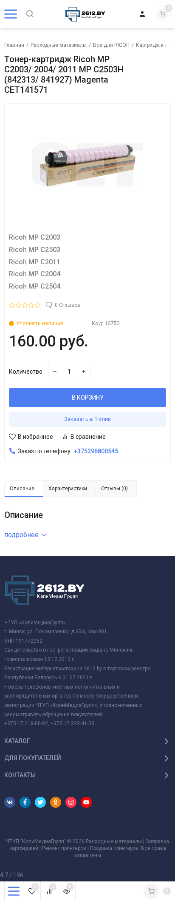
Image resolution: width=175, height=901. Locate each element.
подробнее (21, 535)
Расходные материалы (59, 45)
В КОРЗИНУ (88, 397)
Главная (14, 45)
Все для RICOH (111, 45)
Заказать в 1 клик (87, 419)
